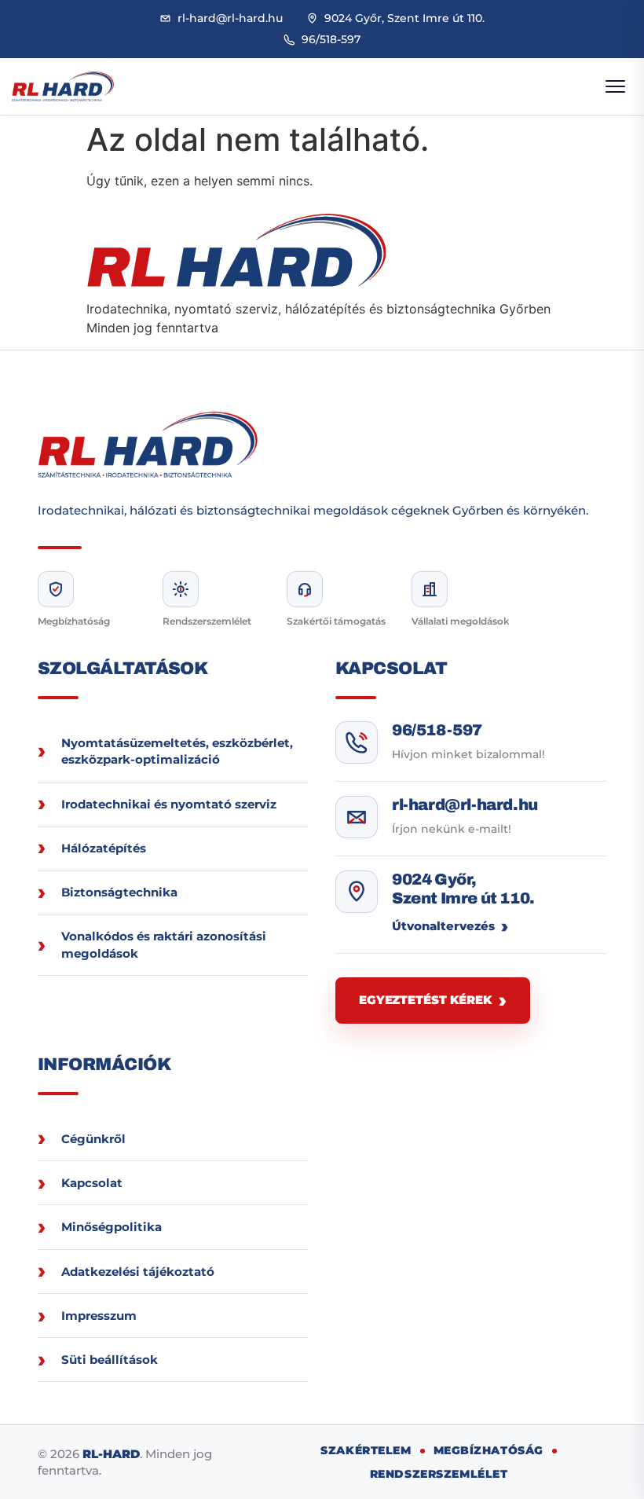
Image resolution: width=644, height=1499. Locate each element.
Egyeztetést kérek (425, 999)
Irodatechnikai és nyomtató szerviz (168, 804)
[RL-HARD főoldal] (63, 86)
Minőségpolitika (111, 1226)
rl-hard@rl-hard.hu (465, 804)
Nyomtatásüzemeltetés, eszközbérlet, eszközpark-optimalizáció (177, 751)
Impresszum (99, 1315)
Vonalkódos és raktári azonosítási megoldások (163, 944)
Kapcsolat (92, 1182)
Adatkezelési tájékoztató (137, 1271)
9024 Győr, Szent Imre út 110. (463, 888)
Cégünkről (93, 1138)
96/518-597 (437, 730)
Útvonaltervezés (443, 925)
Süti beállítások (109, 1359)
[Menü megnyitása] (615, 86)
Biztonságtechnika (119, 892)
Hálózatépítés (103, 848)
